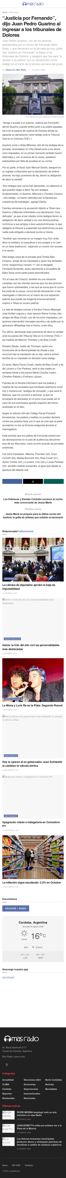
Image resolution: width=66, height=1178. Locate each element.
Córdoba (6, 1088)
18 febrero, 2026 (9, 593)
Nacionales (13, 12)
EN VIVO (16, 1165)
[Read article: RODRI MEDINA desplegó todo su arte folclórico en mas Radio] (8, 1115)
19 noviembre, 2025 (10, 830)
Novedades (51, 1088)
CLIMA (5, 1084)
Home (4, 12)
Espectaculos (12, 639)
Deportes (7, 1093)
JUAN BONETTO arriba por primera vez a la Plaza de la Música (39, 1127)
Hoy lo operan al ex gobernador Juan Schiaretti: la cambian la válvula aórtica (32, 764)
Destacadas (8, 1098)
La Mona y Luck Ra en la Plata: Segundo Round (32, 705)
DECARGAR (8, 977)
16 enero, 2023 (38, 69)
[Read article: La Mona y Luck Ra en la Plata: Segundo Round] (33, 680)
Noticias (49, 1084)
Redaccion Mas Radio (16, 69)
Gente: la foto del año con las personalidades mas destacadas (30, 647)
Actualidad (8, 1079)
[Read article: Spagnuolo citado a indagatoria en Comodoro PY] (33, 797)
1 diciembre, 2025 (9, 710)
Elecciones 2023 (32, 1079)
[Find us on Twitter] (6, 1064)
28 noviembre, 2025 (10, 770)
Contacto (29, 1165)
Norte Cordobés (53, 1079)
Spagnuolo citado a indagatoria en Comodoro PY (31, 824)
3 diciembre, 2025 (9, 653)
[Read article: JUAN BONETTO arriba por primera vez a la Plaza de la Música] (8, 1128)
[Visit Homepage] (33, 4)
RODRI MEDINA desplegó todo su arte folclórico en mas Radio (37, 1114)
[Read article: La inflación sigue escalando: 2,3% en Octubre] (33, 857)
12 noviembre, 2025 (10, 887)
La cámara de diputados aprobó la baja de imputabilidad (28, 587)
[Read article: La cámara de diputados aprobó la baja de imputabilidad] (33, 559)
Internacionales (32, 1093)
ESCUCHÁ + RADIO (15, 908)
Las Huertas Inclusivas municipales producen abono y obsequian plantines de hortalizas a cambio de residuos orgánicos (39, 1141)
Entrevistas (30, 1084)
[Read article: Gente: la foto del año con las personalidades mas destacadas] (33, 620)
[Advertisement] (33, 1003)
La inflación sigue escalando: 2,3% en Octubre (31, 882)
